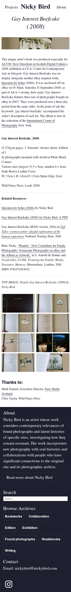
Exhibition (29, 527)
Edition (10, 527)
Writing (10, 550)
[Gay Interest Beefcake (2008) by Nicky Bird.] (18, 351)
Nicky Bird (35, 6)
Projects (11, 7)
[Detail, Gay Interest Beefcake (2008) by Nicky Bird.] (52, 370)
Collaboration (39, 516)
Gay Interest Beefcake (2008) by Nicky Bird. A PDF (35, 217)
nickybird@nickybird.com (36, 568)
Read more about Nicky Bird (29, 477)
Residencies (51, 539)
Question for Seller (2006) (18, 208)
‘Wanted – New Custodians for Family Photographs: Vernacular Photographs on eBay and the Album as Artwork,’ (33, 250)
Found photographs (20, 539)
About (61, 7)
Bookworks (13, 516)
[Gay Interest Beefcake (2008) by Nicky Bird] (18, 311)
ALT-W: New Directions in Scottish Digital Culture (34, 64)
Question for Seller (13, 83)
